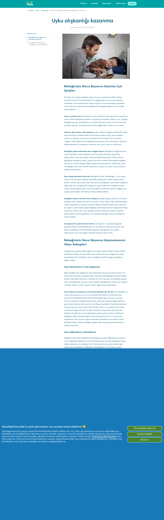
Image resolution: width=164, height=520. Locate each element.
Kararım (145, 440)
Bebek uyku (45, 10)
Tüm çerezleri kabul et (145, 428)
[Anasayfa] (30, 3)
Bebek (37, 10)
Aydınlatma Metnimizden (104, 437)
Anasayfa (30, 10)
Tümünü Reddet (144, 434)
